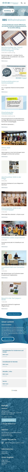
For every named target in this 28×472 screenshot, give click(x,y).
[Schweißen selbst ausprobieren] (14, 230)
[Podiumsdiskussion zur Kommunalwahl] (14, 72)
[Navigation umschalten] (25, 3)
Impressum (4, 452)
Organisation (4, 460)
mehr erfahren (8, 339)
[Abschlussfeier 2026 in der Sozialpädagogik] (14, 199)
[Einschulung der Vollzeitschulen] (14, 103)
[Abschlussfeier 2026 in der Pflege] (14, 167)
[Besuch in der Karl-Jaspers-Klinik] (14, 288)
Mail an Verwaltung (8, 420)
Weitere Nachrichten (14, 314)
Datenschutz (4, 453)
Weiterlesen (4, 61)
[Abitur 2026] (14, 138)
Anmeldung (7, 11)
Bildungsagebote (5, 461)
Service (3, 464)
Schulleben (4, 463)
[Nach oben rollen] (25, 469)
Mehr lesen (5, 354)
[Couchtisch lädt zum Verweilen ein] (14, 259)
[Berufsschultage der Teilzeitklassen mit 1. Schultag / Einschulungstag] (14, 39)
